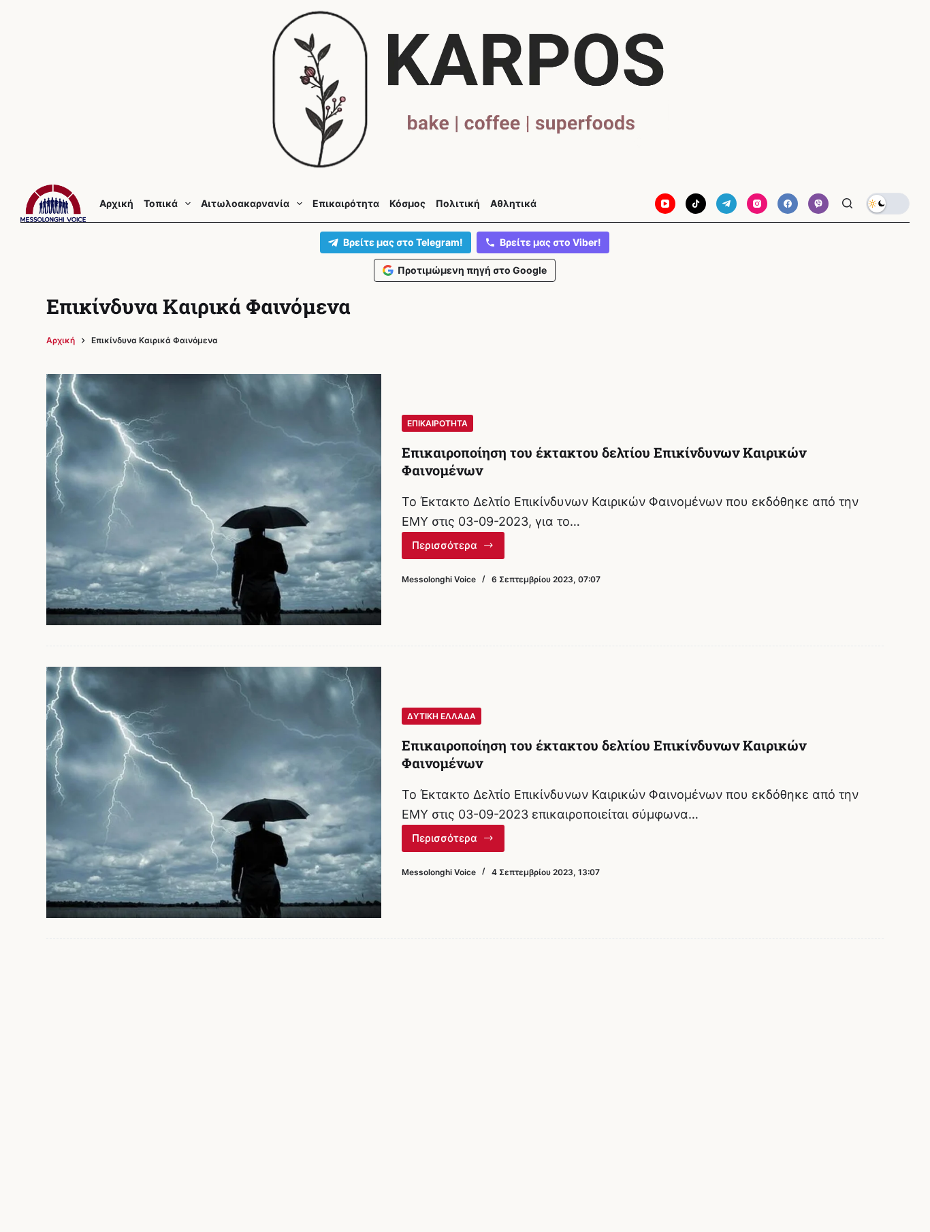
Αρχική (116, 203)
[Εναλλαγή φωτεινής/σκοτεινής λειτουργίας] (888, 204)
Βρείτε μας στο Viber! (550, 242)
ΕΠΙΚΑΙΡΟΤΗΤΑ (437, 423)
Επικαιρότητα (345, 203)
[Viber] (818, 203)
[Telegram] (726, 203)
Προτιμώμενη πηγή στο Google (472, 270)
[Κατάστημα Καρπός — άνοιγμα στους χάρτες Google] (465, 89)
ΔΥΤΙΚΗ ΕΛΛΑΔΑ (441, 716)
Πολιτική (458, 203)
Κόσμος (407, 203)
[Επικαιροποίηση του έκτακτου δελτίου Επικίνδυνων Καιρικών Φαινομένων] (213, 499)
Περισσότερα (458, 549)
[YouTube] (665, 203)
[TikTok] (696, 203)
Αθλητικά (513, 203)
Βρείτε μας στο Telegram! (403, 242)
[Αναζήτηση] (847, 203)
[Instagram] (757, 203)
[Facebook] (787, 203)
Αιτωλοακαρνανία (245, 203)
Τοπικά (161, 203)
